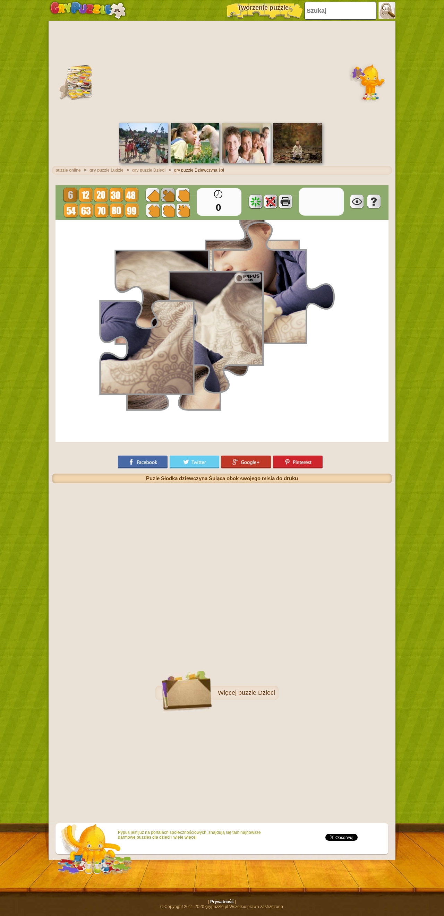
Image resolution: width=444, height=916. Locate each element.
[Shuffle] (256, 201)
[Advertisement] (222, 71)
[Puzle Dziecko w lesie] (297, 161)
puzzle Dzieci (256, 692)
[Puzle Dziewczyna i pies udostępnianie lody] (195, 161)
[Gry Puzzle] (88, 10)
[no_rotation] (271, 201)
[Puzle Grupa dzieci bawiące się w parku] (143, 161)
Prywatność (222, 901)
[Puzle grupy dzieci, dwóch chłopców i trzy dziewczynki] (246, 161)
